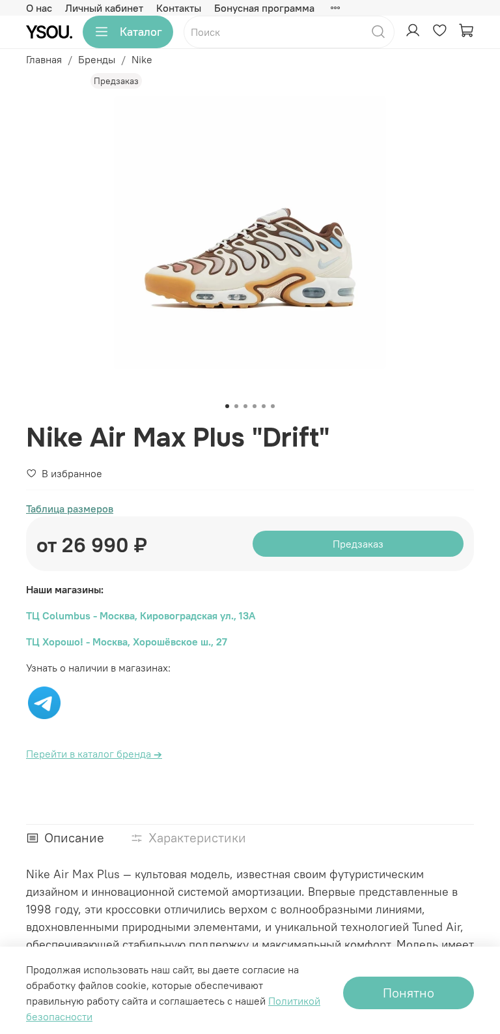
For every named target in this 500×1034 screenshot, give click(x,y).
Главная (44, 59)
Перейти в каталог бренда (94, 753)
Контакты (178, 7)
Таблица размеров (69, 508)
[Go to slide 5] (264, 406)
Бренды (96, 59)
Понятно (408, 992)
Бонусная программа (264, 7)
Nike (142, 59)
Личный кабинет (104, 7)
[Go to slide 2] (236, 406)
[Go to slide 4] (255, 406)
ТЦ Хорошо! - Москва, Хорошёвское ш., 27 (126, 641)
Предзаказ (358, 543)
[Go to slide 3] (245, 406)
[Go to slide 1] (227, 406)
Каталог (141, 31)
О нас (39, 7)
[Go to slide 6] (273, 406)
